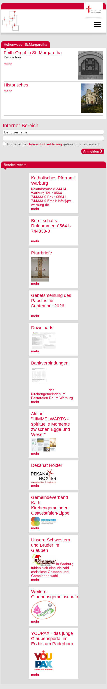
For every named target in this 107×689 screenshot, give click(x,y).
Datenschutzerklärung (44, 144)
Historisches (16, 84)
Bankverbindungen (49, 363)
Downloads (42, 327)
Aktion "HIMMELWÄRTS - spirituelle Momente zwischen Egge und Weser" (50, 424)
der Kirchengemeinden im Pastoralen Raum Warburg (52, 394)
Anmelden (91, 151)
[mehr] (40, 280)
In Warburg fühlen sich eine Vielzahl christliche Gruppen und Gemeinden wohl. (52, 570)
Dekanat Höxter (46, 465)
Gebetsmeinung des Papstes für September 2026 (51, 300)
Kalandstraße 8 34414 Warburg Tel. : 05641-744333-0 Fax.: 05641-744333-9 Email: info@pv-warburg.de (51, 197)
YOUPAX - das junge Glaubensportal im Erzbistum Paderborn (52, 638)
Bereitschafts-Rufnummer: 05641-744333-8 (51, 226)
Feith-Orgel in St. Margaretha (33, 52)
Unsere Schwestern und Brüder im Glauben (50, 545)
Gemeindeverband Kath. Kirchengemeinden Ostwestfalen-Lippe (50, 505)
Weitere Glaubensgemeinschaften (56, 594)
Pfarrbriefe (41, 252)
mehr (8, 64)
